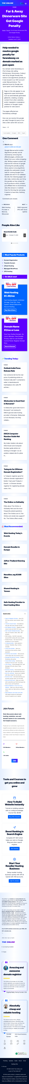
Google (14, 133)
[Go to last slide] (4, 235)
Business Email (8, 676)
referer (3, 937)
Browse (4, 1066)
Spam (23, 133)
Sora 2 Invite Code (10, 232)
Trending (5, 1060)
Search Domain (10, 346)
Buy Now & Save (10, 310)
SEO (19, 133)
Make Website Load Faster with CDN (13, 692)
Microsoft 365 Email (10, 680)
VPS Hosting (8, 664)
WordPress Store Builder (11, 653)
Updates (11, 1060)
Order (24, 1060)
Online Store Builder (10, 648)
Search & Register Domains (11, 618)
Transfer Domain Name (10, 623)
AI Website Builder (9, 643)
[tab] (11, 243)
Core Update (6, 133)
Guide (15, 1060)
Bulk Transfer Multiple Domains (12, 630)
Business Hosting (9, 669)
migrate (12, 937)
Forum (14, 7)
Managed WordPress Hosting (12, 657)
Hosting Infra (14, 1064)
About (20, 1060)
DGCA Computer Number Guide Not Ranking (12, 436)
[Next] (24, 235)
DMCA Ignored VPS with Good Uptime (22, 208)
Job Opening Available (8, 946)
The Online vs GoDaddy (14, 502)
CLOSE (22, 3)
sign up (9, 937)
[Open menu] (25, 3)
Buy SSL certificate (9, 673)
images (4, 951)
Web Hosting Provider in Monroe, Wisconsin (6, 209)
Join (14, 761)
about (6, 937)
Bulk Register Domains (10, 627)
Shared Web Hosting (10, 660)
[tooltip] (3, 255)
